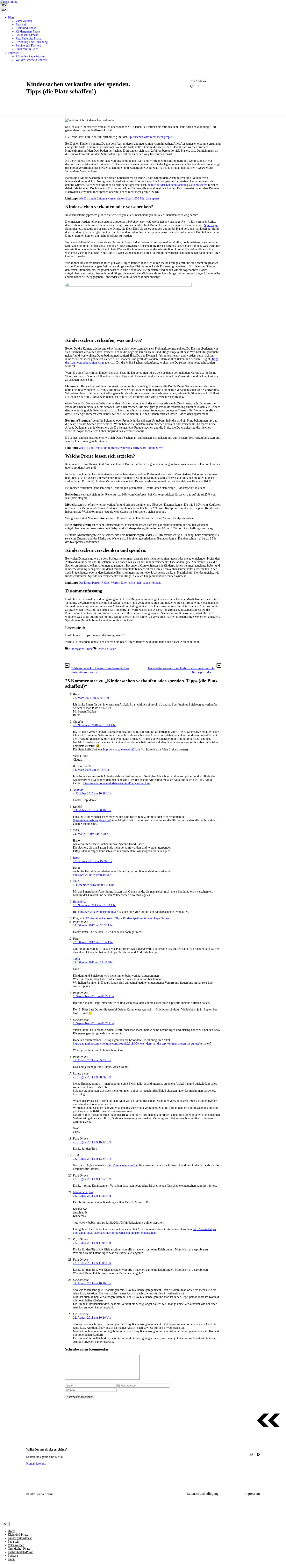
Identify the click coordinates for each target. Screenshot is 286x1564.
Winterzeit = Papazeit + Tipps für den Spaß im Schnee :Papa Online (127, 918)
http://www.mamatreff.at (123, 1165)
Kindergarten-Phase (28, 31)
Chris (76, 881)
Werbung (233, 1493)
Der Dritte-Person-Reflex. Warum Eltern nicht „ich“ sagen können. (120, 582)
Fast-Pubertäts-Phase (28, 38)
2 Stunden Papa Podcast (30, 56)
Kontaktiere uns (36, 1463)
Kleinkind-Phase (26, 28)
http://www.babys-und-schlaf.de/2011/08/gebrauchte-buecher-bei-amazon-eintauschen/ (144, 1230)
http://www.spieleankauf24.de (121, 749)
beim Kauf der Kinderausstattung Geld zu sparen (177, 184)
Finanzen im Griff (27, 49)
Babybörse (79, 901)
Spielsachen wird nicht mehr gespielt (150, 137)
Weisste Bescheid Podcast (31, 60)
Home (11, 1531)
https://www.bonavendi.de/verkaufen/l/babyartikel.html (116, 783)
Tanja (76, 958)
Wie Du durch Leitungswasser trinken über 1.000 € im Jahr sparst (119, 198)
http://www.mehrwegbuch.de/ (92, 820)
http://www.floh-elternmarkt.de (92, 874)
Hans (76, 857)
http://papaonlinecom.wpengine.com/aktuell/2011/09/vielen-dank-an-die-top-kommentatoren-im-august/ (136, 1043)
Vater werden (24, 21)
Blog (11, 17)
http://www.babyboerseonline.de (98, 911)
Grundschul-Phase (27, 35)
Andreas (78, 790)
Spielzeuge (211, 225)
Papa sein (21, 24)
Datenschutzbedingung (203, 1493)
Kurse (11, 1559)
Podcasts (13, 52)
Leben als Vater (78, 100)
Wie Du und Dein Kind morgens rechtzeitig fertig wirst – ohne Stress (121, 447)
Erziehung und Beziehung (32, 42)
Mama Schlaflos (83, 1192)
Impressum (252, 1493)
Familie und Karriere (28, 45)
